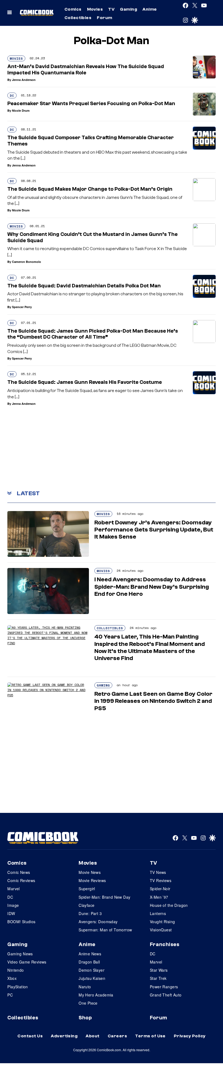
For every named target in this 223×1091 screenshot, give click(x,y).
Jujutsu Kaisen (92, 978)
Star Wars (159, 970)
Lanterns (158, 913)
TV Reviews (160, 880)
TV (111, 9)
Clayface (86, 905)
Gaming (128, 9)
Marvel (13, 888)
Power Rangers (164, 986)
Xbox (12, 978)
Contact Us (30, 1036)
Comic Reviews (21, 880)
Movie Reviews (92, 880)
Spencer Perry (22, 307)
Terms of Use (150, 1036)
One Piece (88, 1003)
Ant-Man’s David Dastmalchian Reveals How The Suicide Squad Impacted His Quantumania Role (85, 69)
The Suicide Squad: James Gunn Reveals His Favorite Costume (84, 382)
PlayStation (17, 986)
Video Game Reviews (27, 962)
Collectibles (78, 17)
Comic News (18, 872)
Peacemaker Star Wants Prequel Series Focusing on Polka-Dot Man (91, 104)
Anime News (90, 953)
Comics (73, 9)
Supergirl (87, 888)
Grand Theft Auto (166, 995)
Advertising (64, 1036)
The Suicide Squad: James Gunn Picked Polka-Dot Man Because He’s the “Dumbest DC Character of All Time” (92, 334)
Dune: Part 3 (90, 913)
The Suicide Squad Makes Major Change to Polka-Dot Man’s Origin (89, 189)
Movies (95, 9)
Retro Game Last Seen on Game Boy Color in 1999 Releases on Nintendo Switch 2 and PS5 (153, 701)
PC (10, 995)
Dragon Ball (89, 962)
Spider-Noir (160, 888)
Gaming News (20, 953)
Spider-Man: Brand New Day (105, 897)
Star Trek (158, 978)
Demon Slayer (91, 970)
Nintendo (15, 970)
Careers (117, 1036)
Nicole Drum (21, 110)
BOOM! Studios (21, 921)
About (92, 1036)
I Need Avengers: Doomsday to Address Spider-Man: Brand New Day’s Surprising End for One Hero (151, 586)
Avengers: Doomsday (98, 921)
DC (12, 95)
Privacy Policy (190, 1036)
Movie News (90, 872)
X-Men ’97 (159, 897)
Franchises (164, 944)
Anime (150, 9)
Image (13, 905)
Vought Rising (162, 921)
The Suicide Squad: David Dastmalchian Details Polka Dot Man (84, 286)
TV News (158, 872)
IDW (11, 913)
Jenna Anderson (24, 80)
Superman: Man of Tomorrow (105, 929)
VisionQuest (161, 929)
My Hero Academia (96, 995)
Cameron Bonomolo (26, 262)
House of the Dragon (169, 905)
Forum (104, 17)
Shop (85, 1018)
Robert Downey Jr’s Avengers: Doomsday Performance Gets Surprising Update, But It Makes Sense (153, 529)
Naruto (85, 986)
